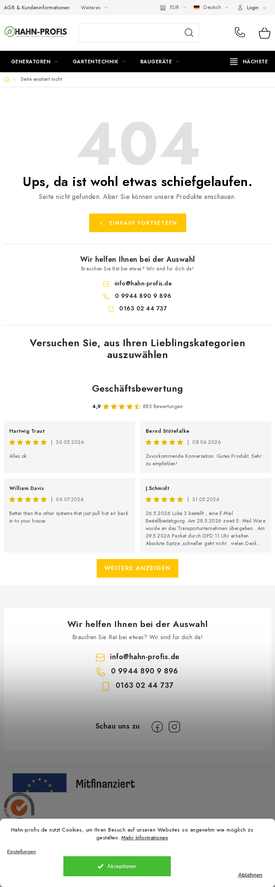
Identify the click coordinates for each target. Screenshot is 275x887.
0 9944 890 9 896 (241, 32)
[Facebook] (157, 726)
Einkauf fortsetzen (143, 222)
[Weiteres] (249, 61)
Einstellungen (21, 851)
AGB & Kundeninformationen (37, 7)
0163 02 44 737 (143, 308)
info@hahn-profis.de (143, 283)
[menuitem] (34, 61)
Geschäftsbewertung (137, 388)
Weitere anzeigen (137, 568)
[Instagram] (174, 726)
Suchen (189, 33)
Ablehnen (250, 874)
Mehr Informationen (144, 838)
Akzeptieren (121, 866)
